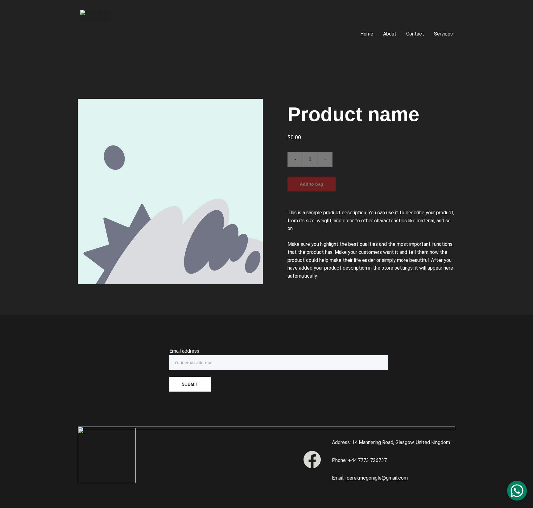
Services (443, 34)
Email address (184, 351)
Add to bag (311, 184)
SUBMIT (190, 384)
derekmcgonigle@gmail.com (377, 478)
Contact (415, 34)
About (389, 34)
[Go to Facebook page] (312, 459)
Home (366, 34)
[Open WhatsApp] (517, 491)
